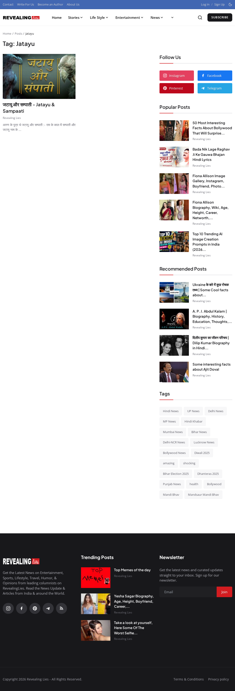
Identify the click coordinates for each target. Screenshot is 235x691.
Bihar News (199, 432)
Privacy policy (218, 679)
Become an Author (50, 4)
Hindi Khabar (193, 421)
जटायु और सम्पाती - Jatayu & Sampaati (29, 107)
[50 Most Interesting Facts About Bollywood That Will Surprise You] (174, 130)
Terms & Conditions (188, 679)
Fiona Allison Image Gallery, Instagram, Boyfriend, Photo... (209, 180)
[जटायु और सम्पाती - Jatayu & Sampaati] (39, 76)
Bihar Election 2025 (176, 474)
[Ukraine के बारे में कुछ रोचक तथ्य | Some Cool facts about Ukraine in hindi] (174, 292)
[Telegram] (48, 608)
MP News (169, 421)
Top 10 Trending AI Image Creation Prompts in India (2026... (207, 242)
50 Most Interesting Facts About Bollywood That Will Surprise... (212, 127)
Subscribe (219, 17)
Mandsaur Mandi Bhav (203, 494)
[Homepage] (21, 17)
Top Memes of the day (132, 570)
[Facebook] (21, 608)
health (194, 484)
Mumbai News (173, 432)
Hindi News (171, 411)
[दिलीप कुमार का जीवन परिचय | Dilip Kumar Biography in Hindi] (174, 345)
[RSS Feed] (61, 608)
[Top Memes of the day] (95, 577)
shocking (189, 463)
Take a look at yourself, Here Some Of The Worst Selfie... (133, 627)
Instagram (177, 75)
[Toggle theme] (230, 4)
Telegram (214, 88)
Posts (18, 33)
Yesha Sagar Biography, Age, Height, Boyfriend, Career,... (134, 601)
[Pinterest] (34, 608)
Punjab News (172, 484)
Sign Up (219, 4)
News (155, 17)
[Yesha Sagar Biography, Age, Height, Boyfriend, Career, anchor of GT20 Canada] (95, 603)
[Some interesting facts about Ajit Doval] (174, 372)
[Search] (200, 17)
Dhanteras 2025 (208, 474)
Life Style (97, 17)
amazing (168, 463)
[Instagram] (8, 608)
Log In (205, 4)
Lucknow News (204, 442)
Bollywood (214, 484)
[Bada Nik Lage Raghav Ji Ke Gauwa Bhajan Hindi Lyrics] (174, 157)
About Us (73, 4)
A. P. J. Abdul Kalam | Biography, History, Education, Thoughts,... (212, 316)
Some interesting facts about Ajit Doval (212, 367)
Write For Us (25, 4)
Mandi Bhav (171, 494)
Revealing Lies (12, 118)
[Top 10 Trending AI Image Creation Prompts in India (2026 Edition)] (174, 241)
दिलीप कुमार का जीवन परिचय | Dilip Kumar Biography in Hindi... (211, 342)
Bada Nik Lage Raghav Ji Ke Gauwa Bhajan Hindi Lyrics (211, 154)
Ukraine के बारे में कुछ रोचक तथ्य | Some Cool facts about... (211, 289)
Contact (8, 4)
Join (224, 592)
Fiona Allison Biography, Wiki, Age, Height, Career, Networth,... (211, 210)
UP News (193, 411)
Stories (73, 17)
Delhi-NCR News (174, 442)
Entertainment (127, 17)
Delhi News (215, 411)
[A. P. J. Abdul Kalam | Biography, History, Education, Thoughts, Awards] (174, 319)
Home (57, 17)
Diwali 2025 (202, 453)
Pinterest (176, 88)
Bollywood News (174, 453)
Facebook (214, 75)
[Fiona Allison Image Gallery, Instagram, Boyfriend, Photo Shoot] (174, 183)
